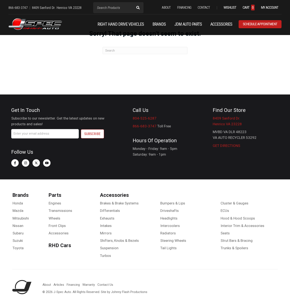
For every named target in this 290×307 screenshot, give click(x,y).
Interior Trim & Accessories (242, 226)
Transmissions (60, 210)
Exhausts (107, 218)
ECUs (225, 210)
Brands (20, 195)
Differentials (110, 210)
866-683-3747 (144, 126)
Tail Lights (168, 248)
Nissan (18, 226)
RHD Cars (59, 245)
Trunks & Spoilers (234, 248)
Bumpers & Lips (172, 203)
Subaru (18, 233)
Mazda (18, 210)
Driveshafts (169, 210)
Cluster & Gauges (234, 203)
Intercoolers (170, 226)
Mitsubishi (21, 218)
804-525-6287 (144, 118)
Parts (54, 195)
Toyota (18, 248)
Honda (18, 203)
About (46, 285)
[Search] (138, 7)
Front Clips (57, 226)
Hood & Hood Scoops (238, 218)
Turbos (105, 255)
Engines (55, 203)
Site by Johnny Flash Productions (124, 292)
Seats (225, 233)
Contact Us (105, 285)
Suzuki (18, 240)
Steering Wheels (173, 240)
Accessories (59, 233)
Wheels (54, 218)
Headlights (168, 218)
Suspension (109, 248)
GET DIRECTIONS (226, 146)
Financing (73, 285)
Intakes (106, 226)
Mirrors (106, 233)
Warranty (88, 285)
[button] (15, 163)
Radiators (168, 233)
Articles (58, 285)
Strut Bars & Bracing (237, 240)
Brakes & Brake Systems (119, 203)
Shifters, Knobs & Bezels (119, 240)
